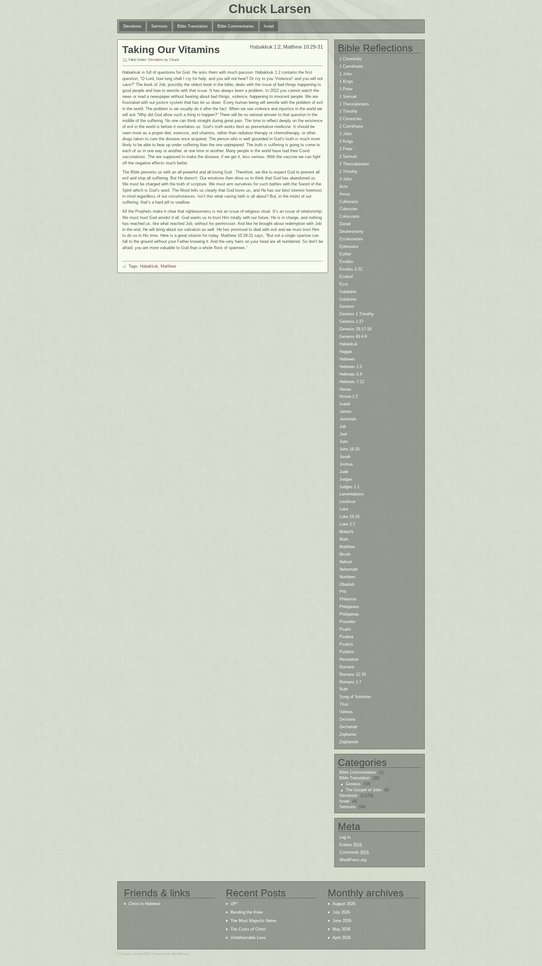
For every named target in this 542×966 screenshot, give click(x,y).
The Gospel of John (363, 789)
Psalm (345, 629)
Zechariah (348, 726)
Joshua (346, 464)
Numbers (347, 576)
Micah (344, 554)
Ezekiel (346, 276)
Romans (346, 666)
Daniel (345, 223)
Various (346, 711)
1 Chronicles (350, 58)
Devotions (132, 26)
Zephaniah (348, 741)
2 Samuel (348, 156)
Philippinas (349, 614)
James (345, 411)
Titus (343, 704)
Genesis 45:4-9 (353, 336)
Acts (343, 186)
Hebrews (347, 359)
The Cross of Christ (248, 929)
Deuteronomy (351, 231)
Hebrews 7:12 (351, 381)
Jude (343, 471)
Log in (344, 837)
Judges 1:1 (349, 486)
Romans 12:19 (352, 674)
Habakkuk (149, 266)
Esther (345, 254)
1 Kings (346, 81)
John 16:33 (349, 449)
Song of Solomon (355, 696)
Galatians (348, 299)
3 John (345, 179)
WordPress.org (352, 859)
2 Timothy (348, 171)
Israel (269, 26)
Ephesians (349, 246)
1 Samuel (348, 96)
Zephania (347, 734)
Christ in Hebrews (145, 903)
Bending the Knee (247, 912)
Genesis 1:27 (351, 321)
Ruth (343, 689)
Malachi (346, 531)
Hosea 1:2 (348, 396)
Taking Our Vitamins (171, 49)
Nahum (345, 561)
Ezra (343, 284)
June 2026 (341, 920)
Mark (343, 539)
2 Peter (346, 149)
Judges (346, 479)
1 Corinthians (351, 66)
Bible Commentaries (235, 26)
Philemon (347, 599)
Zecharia (347, 719)
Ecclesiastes (351, 239)
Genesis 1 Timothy (356, 314)
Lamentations (351, 494)
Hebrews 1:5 (350, 366)
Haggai (345, 351)
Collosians (348, 201)
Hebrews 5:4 (350, 374)
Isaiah (344, 404)
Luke (343, 509)
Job (342, 426)
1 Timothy (348, 111)
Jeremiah (347, 419)
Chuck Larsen (270, 9)
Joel (343, 434)
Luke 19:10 (349, 516)
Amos (344, 194)
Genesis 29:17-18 (355, 329)
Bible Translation (192, 26)
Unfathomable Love (248, 937)
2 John (345, 133)
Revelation (349, 659)
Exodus (346, 261)
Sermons (159, 26)
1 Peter (346, 89)
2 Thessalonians (354, 164)
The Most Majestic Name (253, 920)
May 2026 (341, 929)
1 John (345, 74)
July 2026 (341, 912)
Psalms (346, 644)
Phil (342, 591)
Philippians (349, 606)
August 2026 (343, 903)
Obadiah (346, 584)
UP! (234, 903)
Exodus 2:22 (350, 269)
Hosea (345, 389)
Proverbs (347, 621)
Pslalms (346, 651)
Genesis (346, 306)
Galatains (348, 291)
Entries (350, 844)
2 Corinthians (351, 126)
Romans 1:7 (350, 682)
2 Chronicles (350, 118)
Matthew (168, 266)
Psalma (346, 636)
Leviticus (347, 501)
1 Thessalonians (354, 104)
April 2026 (341, 937)
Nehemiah (348, 569)
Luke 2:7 (347, 524)
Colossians (349, 216)
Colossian (348, 208)
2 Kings (346, 141)
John (343, 441)
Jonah (344, 456)
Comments (354, 852)
